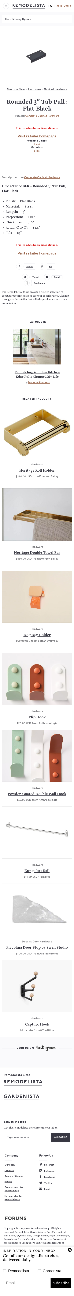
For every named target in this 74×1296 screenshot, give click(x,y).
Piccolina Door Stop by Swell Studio (37, 948)
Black (37, 144)
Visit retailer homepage (37, 136)
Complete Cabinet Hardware (42, 116)
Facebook (49, 1177)
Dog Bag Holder (37, 635)
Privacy (8, 1181)
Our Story (10, 1165)
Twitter (48, 1183)
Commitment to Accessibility (14, 1189)
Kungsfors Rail (37, 871)
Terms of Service (14, 1176)
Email (47, 1189)
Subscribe (61, 1283)
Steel (37, 151)
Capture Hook (37, 1025)
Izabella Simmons (39, 382)
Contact (9, 1170)
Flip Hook (37, 718)
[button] (51, 6)
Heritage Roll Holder (37, 471)
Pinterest (49, 1165)
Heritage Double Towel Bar (37, 553)
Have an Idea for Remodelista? (13, 1198)
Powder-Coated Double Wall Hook (37, 794)
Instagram (49, 1171)
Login (67, 6)
